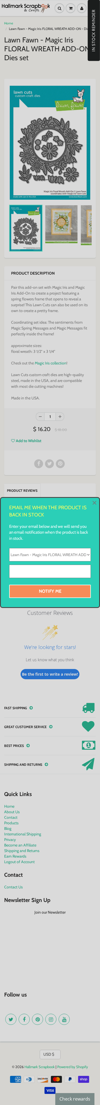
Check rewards (74, 1099)
